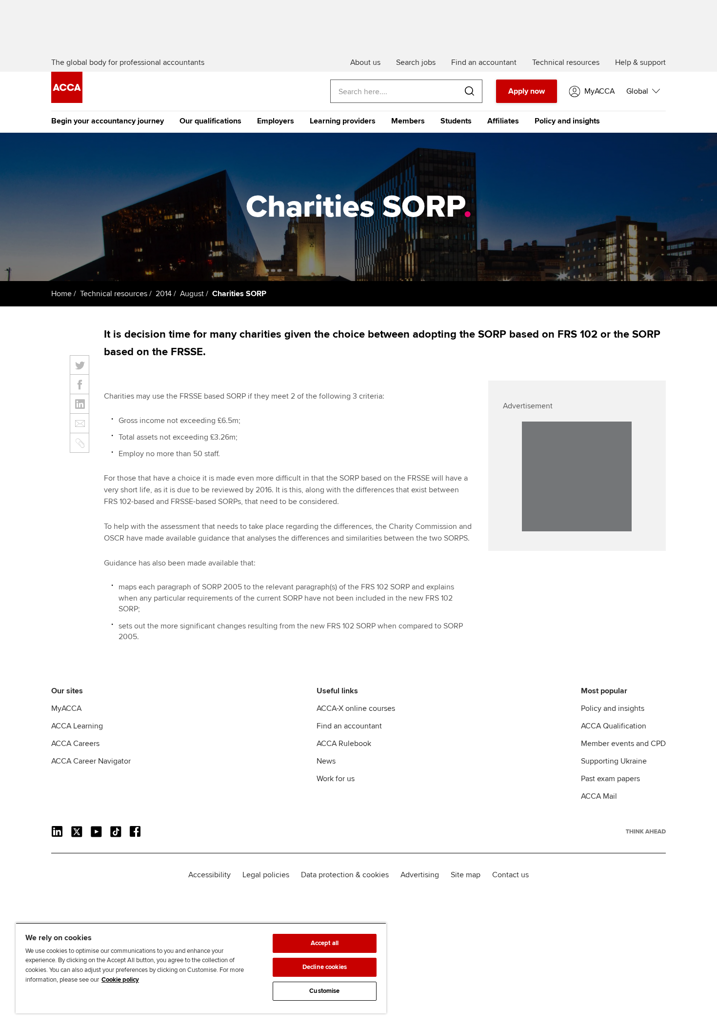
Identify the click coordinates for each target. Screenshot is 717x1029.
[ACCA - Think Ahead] (66, 100)
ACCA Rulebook (344, 743)
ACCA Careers (75, 743)
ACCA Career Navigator (91, 761)
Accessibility (209, 875)
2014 (164, 294)
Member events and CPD (623, 743)
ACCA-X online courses (356, 708)
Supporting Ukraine (614, 761)
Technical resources (113, 294)
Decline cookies (324, 967)
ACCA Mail (599, 796)
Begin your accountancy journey (107, 121)
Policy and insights (567, 121)
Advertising (419, 875)
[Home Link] (646, 831)
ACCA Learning (77, 726)
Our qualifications (210, 121)
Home (61, 294)
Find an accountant (349, 726)
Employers (275, 121)
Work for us (336, 779)
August (192, 294)
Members (408, 121)
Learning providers (343, 121)
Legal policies (265, 875)
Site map (465, 875)
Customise (324, 991)
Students (456, 121)
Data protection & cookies (345, 875)
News (326, 761)
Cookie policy (120, 980)
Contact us (510, 875)
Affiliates (503, 121)
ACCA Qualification (613, 726)
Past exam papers (610, 779)
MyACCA (66, 708)
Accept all (325, 943)
